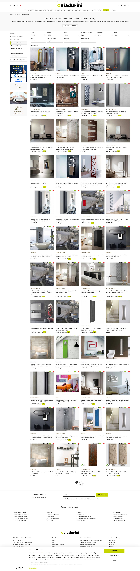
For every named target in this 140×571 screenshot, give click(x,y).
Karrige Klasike (80, 514)
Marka (32, 32)
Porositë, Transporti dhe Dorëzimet (88, 542)
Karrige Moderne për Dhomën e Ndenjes (86, 518)
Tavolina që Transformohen (52, 518)
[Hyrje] (122, 5)
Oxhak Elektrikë (14, 39)
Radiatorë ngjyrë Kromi (17, 53)
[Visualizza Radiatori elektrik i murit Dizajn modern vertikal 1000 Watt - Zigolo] (100, 303)
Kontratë (113, 10)
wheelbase (100, 32)
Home (11, 14)
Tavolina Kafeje (50, 516)
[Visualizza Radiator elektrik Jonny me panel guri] (50, 86)
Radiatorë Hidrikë (16, 45)
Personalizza (113, 555)
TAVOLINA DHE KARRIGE (31, 10)
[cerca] (118, 5)
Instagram (112, 542)
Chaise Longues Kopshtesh (120, 514)
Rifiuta (114, 560)
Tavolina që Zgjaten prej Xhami (20, 518)
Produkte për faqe (85, 38)
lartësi (65, 32)
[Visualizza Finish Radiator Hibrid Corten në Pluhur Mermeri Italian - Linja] (100, 446)
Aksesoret (70, 10)
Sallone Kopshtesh (118, 516)
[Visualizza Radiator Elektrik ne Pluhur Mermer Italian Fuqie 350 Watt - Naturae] (125, 446)
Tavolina (49, 512)
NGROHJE (57, 10)
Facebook (112, 540)
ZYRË (93, 10)
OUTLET (106, 10)
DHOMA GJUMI (86, 10)
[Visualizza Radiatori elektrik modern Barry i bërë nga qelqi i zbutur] (125, 122)
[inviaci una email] (11, 5)
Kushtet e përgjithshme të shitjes (87, 544)
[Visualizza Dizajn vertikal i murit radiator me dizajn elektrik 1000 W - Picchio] (125, 86)
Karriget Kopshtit (81, 520)
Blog (52, 542)
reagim (53, 540)
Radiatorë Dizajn (25, 14)
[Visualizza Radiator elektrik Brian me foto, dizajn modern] (50, 303)
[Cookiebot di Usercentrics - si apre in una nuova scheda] (19, 568)
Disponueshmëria (51, 38)
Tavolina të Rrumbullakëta (52, 514)
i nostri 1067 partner (37, 552)
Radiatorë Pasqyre (16, 50)
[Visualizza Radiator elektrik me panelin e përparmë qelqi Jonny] (100, 194)
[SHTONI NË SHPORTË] (75, 50)
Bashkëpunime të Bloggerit (57, 544)
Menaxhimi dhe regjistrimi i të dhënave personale (91, 540)
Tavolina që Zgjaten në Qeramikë (21, 514)
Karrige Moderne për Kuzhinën (84, 516)
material (49, 32)
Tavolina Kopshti (50, 520)
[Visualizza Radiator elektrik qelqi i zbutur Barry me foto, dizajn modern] (75, 86)
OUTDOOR (78, 10)
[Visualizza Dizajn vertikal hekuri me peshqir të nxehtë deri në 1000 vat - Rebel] (75, 410)
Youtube (112, 544)
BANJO (63, 10)
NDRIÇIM (50, 10)
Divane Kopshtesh (117, 518)
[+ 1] (82, 482)
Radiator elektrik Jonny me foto (38, 183)
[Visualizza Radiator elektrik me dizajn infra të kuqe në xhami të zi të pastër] (100, 375)
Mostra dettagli (33, 568)
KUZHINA (99, 10)
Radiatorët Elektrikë (16, 48)
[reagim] (17, 5)
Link (98, 498)
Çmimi (32, 38)
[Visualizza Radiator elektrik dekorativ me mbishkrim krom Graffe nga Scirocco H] (125, 229)
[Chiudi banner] (127, 549)
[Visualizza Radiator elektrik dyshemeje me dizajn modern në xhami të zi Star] (100, 265)
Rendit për (66, 38)
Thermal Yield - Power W (86, 32)
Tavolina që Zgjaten (19, 512)
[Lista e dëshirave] (50, 54)
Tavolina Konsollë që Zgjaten (20, 520)
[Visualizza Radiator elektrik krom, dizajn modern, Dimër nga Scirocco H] (50, 446)
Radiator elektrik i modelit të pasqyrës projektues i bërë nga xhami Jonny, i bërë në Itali (41, 292)
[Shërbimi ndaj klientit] (14, 5)
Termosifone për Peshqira (17, 59)
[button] (38, 35)
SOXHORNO (42, 10)
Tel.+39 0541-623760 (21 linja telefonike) (22, 542)
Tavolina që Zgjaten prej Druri (20, 516)
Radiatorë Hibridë (16, 56)
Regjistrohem (102, 494)
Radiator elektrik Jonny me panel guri (40, 111)
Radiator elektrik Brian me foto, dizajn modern (42, 328)
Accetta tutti (114, 550)
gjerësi (115, 32)
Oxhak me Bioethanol (16, 36)
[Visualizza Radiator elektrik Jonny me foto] (50, 158)
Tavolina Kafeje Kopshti (119, 520)
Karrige (79, 512)
